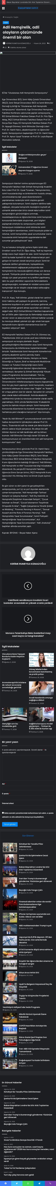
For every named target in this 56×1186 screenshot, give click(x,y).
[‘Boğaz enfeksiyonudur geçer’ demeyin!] (9, 158)
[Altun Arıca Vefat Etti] (10, 976)
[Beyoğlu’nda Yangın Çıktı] (10, 894)
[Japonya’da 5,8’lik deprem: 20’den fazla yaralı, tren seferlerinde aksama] (10, 941)
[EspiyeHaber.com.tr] (28, 7)
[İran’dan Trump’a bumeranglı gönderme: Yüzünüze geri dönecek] (10, 882)
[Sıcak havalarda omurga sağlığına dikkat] (41, 688)
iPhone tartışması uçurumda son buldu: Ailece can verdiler (34, 915)
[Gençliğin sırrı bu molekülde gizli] (14, 714)
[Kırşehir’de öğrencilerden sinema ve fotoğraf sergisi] (10, 965)
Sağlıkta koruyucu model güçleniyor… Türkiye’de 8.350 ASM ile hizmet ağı (41, 726)
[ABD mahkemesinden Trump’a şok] (10, 929)
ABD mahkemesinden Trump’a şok (35, 925)
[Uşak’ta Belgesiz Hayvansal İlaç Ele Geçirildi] (10, 988)
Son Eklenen (28, 835)
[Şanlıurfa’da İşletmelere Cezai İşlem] (10, 859)
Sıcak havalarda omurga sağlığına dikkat (41, 698)
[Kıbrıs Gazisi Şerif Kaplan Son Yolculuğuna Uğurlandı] (10, 1041)
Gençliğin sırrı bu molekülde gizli (10, 724)
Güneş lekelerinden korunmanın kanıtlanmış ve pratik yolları (40, 672)
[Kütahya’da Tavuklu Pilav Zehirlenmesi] (10, 847)
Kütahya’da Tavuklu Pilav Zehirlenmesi (31, 845)
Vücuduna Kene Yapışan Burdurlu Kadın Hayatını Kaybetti (13, 656)
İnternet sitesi (8, 803)
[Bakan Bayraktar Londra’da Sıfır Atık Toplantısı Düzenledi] (10, 870)
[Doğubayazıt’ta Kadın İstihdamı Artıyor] (10, 1064)
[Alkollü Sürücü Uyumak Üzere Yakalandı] (10, 1018)
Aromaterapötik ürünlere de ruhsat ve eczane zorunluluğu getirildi (14, 685)
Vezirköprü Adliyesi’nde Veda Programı (21, 1007)
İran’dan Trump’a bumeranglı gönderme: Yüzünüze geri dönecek (35, 880)
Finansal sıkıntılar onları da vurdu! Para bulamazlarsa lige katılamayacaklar (35, 904)
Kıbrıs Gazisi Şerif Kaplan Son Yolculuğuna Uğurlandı (33, 1038)
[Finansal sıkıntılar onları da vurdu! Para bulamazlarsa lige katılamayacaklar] (10, 905)
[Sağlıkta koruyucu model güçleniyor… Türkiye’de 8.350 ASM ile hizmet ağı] (41, 714)
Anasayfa (8, 17)
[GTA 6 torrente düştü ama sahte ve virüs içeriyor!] (10, 953)
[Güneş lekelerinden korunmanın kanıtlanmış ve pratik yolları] (41, 660)
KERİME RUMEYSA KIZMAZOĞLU (18, 43)
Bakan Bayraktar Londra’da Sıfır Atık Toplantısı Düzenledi (29, 2)
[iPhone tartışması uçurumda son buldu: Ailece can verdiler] (10, 917)
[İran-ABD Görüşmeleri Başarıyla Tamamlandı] (10, 1052)
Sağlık (16, 17)
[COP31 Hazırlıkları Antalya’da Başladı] (10, 1029)
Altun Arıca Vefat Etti (29, 972)
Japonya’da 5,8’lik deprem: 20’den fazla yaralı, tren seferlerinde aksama (35, 940)
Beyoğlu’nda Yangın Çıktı (31, 890)
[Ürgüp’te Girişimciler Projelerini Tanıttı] (10, 999)
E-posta (6, 794)
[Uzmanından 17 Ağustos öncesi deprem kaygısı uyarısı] (9, 170)
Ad (4, 784)
